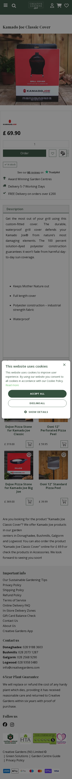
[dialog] (36, 389)
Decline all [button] (37, 403)
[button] (36, 412)
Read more (12, 385)
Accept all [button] (37, 393)
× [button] (64, 364)
